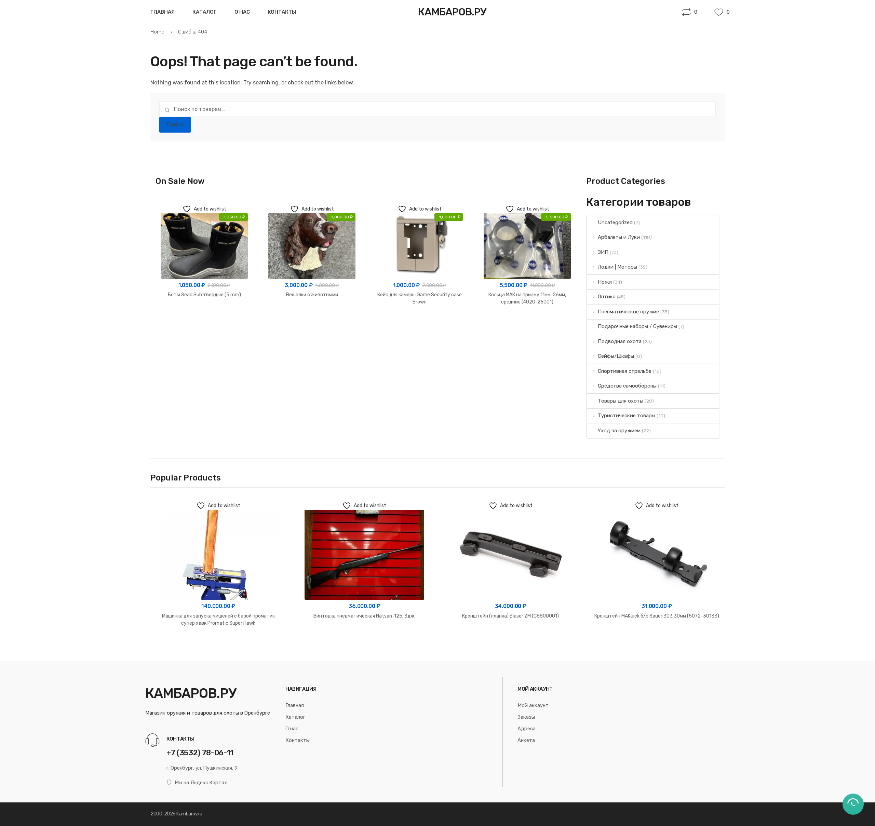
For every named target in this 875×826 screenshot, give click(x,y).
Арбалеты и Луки (619, 237)
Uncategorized (615, 222)
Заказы (526, 717)
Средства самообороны (627, 386)
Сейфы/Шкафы (616, 356)
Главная (162, 12)
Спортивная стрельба (624, 371)
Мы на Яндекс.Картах (201, 783)
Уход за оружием (619, 431)
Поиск (175, 124)
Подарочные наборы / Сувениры (637, 326)
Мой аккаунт (533, 705)
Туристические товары (626, 415)
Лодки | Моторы (617, 267)
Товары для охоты (620, 401)
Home (157, 32)
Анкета (526, 740)
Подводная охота (620, 341)
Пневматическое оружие (628, 312)
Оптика (607, 297)
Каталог (204, 12)
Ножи (605, 282)
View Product (204, 317)
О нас (242, 12)
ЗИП (603, 252)
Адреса (526, 729)
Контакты (282, 12)
